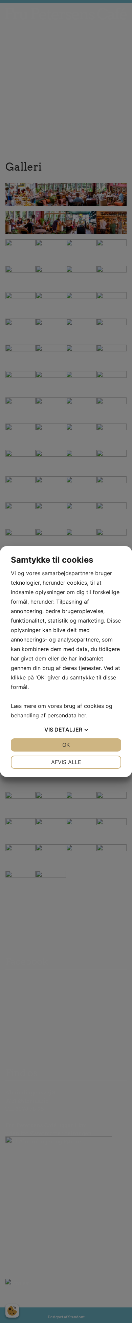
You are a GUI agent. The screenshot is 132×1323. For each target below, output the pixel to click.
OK (66, 744)
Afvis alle (66, 762)
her (82, 715)
